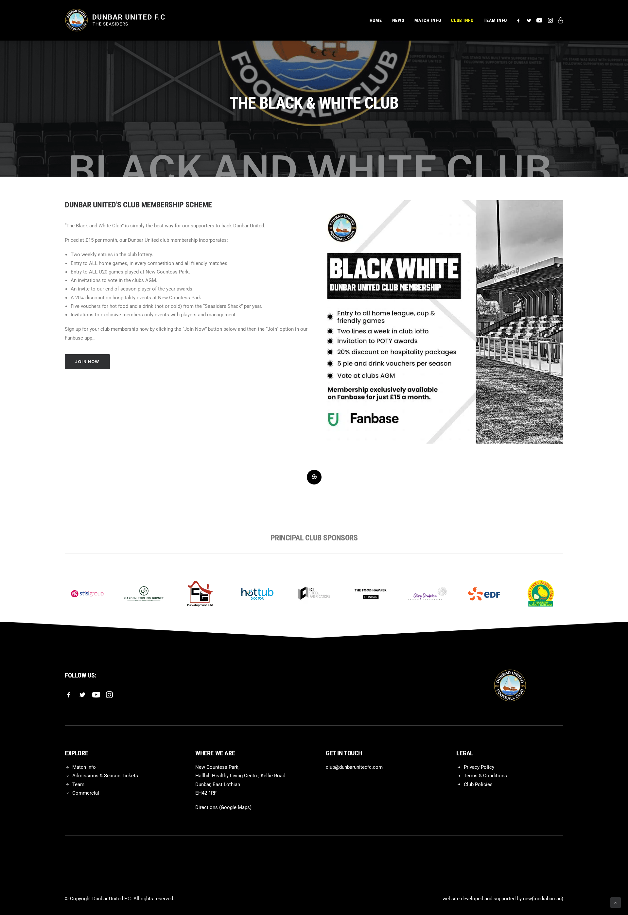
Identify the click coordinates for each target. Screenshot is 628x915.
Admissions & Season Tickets (105, 776)
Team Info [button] (495, 20)
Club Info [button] (462, 20)
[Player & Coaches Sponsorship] (441, 322)
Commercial (85, 793)
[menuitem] (376, 20)
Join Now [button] (87, 361)
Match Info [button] (427, 20)
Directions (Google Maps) (223, 807)
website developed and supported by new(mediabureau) (503, 899)
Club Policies (478, 784)
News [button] (398, 20)
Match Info (84, 767)
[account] (559, 20)
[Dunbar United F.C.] (115, 20)
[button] (519, 20)
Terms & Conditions (485, 776)
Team (78, 784)
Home (376, 20)
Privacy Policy (479, 767)
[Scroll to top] (615, 902)
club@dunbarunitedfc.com (354, 767)
